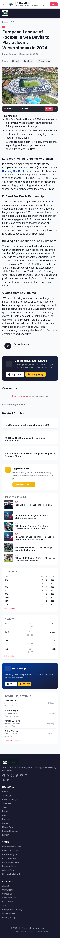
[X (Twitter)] (8, 775)
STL (6, 587)
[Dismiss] (55, 109)
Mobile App (7, 827)
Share (30, 61)
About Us (6, 886)
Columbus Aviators (10, 850)
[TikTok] (17, 775)
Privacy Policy (8, 917)
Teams (5, 807)
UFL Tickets (7, 901)
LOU (6, 583)
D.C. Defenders (9, 858)
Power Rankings (9, 799)
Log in (15, 396)
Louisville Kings (9, 866)
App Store (16, 374)
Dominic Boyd (11, 710)
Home (5, 22)
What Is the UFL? (9, 897)
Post (17, 61)
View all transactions (12, 740)
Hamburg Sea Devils (13, 171)
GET (54, 4)
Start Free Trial (22, 484)
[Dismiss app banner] (4, 4)
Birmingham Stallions (11, 846)
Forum (5, 811)
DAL (6, 594)
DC (6, 590)
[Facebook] (3, 775)
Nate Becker (10, 700)
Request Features (10, 831)
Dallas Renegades (10, 854)
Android (26, 684)
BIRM (7, 597)
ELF (12, 22)
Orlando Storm (8, 870)
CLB (6, 604)
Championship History (12, 909)
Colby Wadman (11, 731)
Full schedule (9, 656)
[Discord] (26, 775)
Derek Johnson (9, 54)
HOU (7, 601)
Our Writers (7, 890)
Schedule (6, 803)
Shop (4, 905)
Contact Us (7, 894)
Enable (49, 109)
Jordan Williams (12, 721)
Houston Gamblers (10, 862)
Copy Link (45, 61)
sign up (25, 396)
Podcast (6, 819)
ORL (6, 580)
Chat (4, 815)
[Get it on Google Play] (8, 780)
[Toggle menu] (55, 13)
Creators (6, 823)
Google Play (37, 374)
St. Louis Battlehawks (11, 874)
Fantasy (5, 835)
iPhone (12, 684)
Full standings (10, 608)
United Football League (38, 931)
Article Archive (8, 913)
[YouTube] (21, 775)
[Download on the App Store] (3, 780)
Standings (6, 795)
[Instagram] (12, 775)
